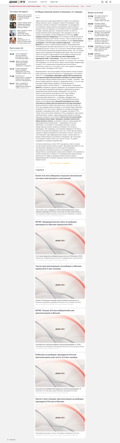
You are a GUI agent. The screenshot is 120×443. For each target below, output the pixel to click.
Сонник (88, 6)
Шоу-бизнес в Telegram (60, 163)
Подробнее (40, 170)
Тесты (45, 6)
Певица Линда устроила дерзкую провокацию (64, 6)
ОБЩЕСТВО (54, 2)
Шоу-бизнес (32, 2)
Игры (82, 6)
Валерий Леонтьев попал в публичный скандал (25, 6)
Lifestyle (43, 2)
